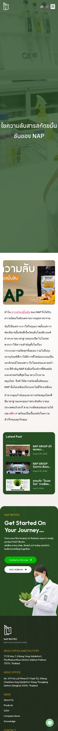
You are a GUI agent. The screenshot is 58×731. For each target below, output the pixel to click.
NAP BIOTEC (10, 639)
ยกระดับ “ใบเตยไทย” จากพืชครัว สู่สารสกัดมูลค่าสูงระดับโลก (42, 485)
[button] (53, 6)
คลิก (11, 413)
